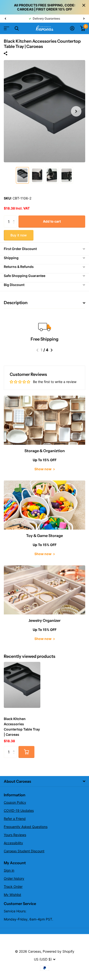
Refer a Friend (15, 819)
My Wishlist (12, 895)
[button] (5, 19)
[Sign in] (72, 28)
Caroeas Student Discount (24, 851)
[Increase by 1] (15, 217)
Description (16, 302)
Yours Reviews (15, 835)
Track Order (13, 886)
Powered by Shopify (58, 951)
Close (84, 5)
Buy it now (18, 235)
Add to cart (52, 221)
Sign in (9, 870)
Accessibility (13, 843)
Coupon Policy (15, 802)
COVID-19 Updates (19, 810)
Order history (14, 878)
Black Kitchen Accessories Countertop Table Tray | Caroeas (22, 726)
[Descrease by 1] (15, 226)
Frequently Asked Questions (25, 827)
